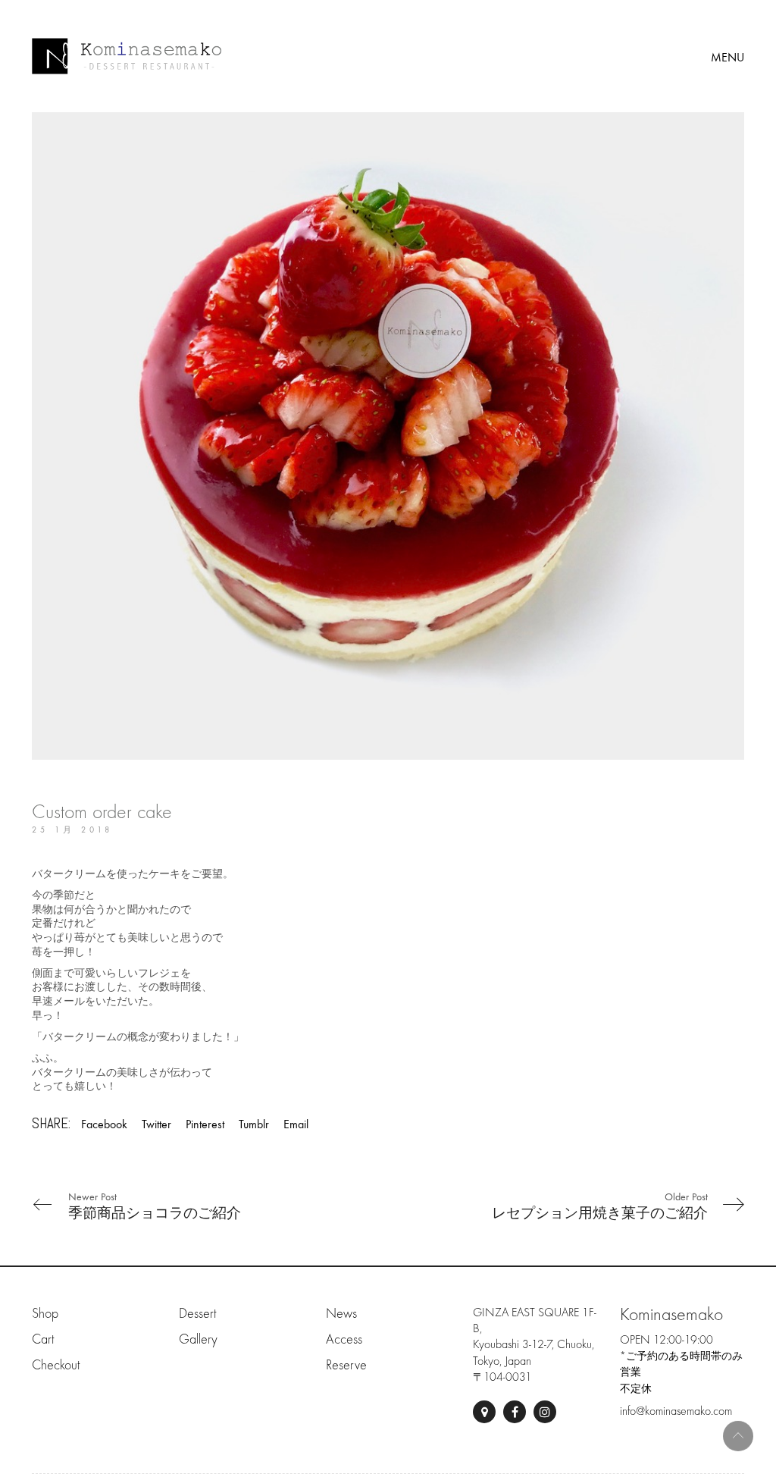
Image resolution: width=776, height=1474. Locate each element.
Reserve (346, 1365)
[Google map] (484, 1411)
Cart (43, 1339)
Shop (45, 1314)
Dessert (197, 1314)
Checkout (56, 1365)
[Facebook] (514, 1411)
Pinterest (205, 1124)
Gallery (198, 1339)
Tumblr (254, 1124)
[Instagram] (545, 1411)
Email (295, 1124)
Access (344, 1339)
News (341, 1314)
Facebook (104, 1124)
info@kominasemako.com (676, 1411)
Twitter (156, 1124)
